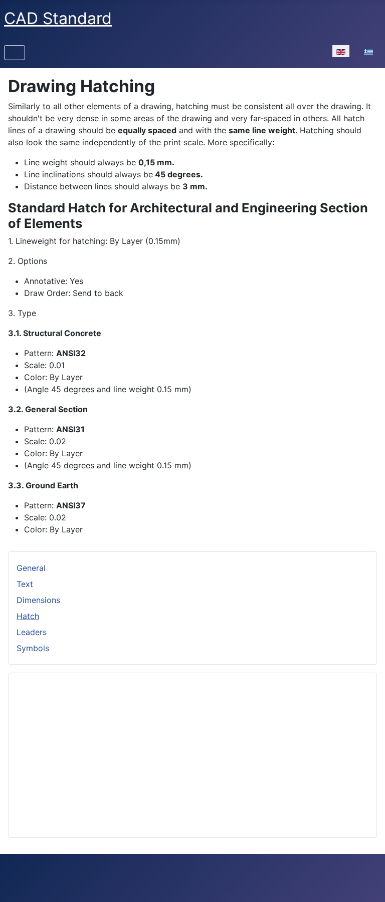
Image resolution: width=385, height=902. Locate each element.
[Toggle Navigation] (14, 52)
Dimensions (38, 600)
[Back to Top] (367, 883)
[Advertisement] (192, 751)
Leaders (32, 632)
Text (25, 584)
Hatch (28, 616)
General (31, 568)
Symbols (33, 648)
